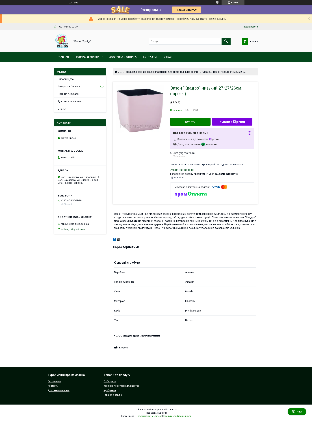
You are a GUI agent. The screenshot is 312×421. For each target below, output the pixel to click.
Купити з (226, 121)
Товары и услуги (87, 57)
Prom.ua (173, 409)
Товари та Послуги (69, 86)
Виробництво (66, 79)
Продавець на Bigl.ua (156, 413)
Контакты (150, 57)
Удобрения (110, 390)
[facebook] (114, 239)
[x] (118, 239)
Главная (63, 57)
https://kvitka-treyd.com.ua (75, 224)
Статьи (62, 108)
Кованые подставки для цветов (121, 385)
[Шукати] (226, 41)
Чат (299, 411)
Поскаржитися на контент (149, 416)
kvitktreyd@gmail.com (73, 229)
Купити (190, 121)
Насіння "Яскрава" (68, 93)
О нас (168, 57)
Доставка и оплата (122, 57)
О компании (54, 381)
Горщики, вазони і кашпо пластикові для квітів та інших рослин (162, 71)
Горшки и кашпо (113, 395)
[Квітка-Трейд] (61, 47)
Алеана (206, 71)
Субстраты (110, 381)
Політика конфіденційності (177, 416)
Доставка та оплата (69, 101)
